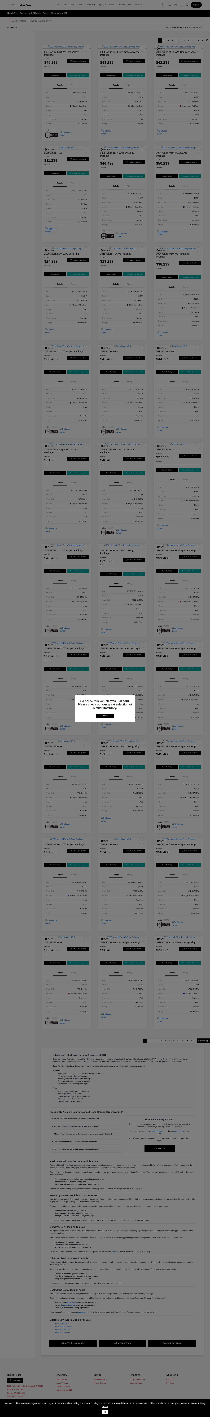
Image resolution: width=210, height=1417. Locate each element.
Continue (105, 715)
